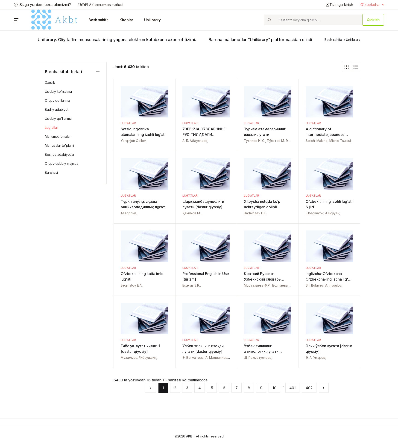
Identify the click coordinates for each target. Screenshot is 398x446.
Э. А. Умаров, (316, 357)
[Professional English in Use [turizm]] (206, 246)
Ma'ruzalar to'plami (59, 145)
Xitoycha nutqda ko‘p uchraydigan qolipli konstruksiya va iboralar (264, 207)
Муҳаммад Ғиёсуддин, (139, 357)
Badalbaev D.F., (255, 213)
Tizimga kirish (341, 4)
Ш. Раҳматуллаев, (258, 357)
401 (292, 388)
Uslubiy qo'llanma (58, 118)
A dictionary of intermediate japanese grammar (325, 134)
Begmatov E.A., (132, 285)
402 (309, 388)
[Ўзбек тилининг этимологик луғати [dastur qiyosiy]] (267, 318)
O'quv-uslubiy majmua (61, 163)
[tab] (346, 66)
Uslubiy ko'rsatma (58, 91)
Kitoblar (126, 20)
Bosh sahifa (98, 20)
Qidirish (373, 20)
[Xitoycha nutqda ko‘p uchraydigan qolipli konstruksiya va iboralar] (267, 174)
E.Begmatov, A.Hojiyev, (323, 213)
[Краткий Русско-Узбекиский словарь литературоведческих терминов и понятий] (267, 246)
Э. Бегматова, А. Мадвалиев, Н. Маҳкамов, (216, 357)
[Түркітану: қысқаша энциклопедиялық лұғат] (144, 174)
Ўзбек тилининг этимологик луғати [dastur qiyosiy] (261, 351)
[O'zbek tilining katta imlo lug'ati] (144, 246)
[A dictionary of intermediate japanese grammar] (329, 101)
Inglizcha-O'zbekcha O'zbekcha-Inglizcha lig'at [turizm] (328, 279)
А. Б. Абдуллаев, (195, 141)
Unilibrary (152, 20)
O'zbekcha (370, 4)
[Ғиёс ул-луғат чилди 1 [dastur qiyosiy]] (144, 318)
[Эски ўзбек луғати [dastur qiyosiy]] (329, 318)
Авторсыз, (129, 213)
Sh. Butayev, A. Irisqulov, (324, 285)
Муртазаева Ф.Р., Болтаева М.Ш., (270, 285)
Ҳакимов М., (192, 213)
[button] (16, 20)
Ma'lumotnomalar (58, 136)
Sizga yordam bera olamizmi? (45, 4)
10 (274, 388)
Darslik (50, 82)
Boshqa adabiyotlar (59, 154)
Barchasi (51, 172)
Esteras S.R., (191, 285)
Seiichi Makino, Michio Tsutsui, (329, 141)
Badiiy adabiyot (56, 109)
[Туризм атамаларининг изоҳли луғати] (267, 101)
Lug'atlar (128, 123)
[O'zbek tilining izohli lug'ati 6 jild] (329, 174)
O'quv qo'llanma (57, 100)
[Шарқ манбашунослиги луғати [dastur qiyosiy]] (206, 174)
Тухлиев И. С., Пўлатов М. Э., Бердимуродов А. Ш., (284, 141)
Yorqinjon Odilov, (133, 141)
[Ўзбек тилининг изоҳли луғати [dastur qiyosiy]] (206, 318)
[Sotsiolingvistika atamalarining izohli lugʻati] (144, 101)
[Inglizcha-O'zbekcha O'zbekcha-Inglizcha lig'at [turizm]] (329, 246)
